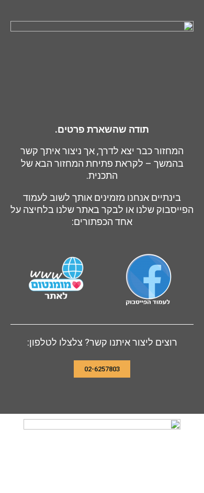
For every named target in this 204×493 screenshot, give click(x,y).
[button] (102, 369)
